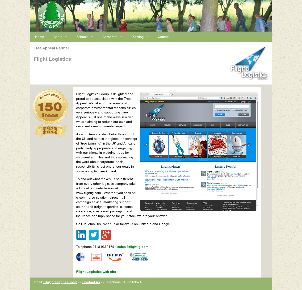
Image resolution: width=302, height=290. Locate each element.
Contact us (91, 282)
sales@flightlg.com (132, 247)
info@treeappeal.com (60, 282)
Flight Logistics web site (96, 272)
